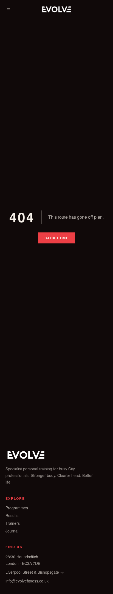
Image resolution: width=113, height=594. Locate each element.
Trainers (12, 523)
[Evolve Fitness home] (56, 9)
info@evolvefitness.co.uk (27, 581)
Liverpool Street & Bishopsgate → (34, 572)
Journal (11, 531)
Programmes (16, 507)
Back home (56, 237)
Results (11, 515)
